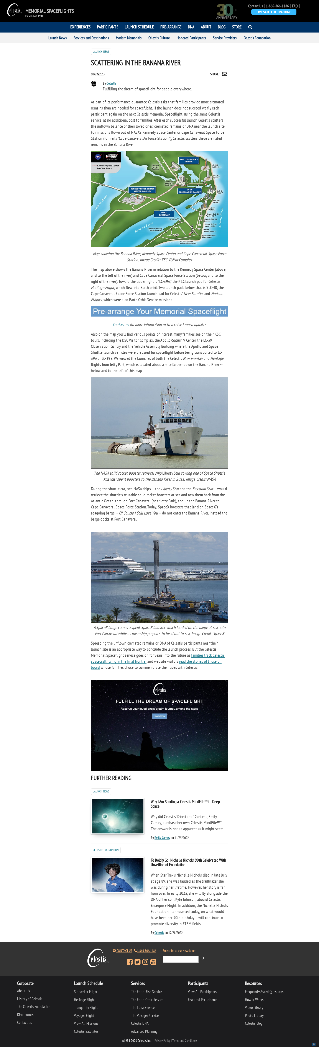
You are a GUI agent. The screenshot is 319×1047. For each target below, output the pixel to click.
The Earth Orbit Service (147, 999)
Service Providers (225, 37)
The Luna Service (143, 1007)
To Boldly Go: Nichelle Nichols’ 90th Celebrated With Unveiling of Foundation (188, 862)
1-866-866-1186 (277, 5)
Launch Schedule (139, 26)
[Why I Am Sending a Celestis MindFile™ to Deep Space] (117, 816)
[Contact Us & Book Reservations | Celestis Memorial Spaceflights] (159, 315)
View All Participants (202, 991)
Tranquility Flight (86, 1007)
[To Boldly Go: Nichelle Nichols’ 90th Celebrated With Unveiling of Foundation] (117, 875)
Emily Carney (162, 837)
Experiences (80, 26)
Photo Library (254, 1015)
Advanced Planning (144, 1031)
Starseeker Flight (85, 991)
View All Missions (86, 1023)
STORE (237, 26)
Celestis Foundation (257, 37)
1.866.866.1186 (146, 950)
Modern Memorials (128, 37)
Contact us (121, 324)
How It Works (254, 999)
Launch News (57, 37)
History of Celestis (29, 998)
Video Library (254, 1007)
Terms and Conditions (184, 1041)
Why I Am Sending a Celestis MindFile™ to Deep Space (185, 803)
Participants (107, 26)
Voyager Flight (84, 1015)
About (206, 26)
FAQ (295, 5)
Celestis (111, 83)
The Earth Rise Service (146, 991)
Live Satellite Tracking (274, 12)
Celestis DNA (140, 1023)
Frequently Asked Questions (264, 991)
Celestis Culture (159, 37)
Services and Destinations (91, 37)
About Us (23, 990)
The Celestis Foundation (34, 1006)
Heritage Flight (84, 999)
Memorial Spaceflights (49, 11)
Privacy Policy (163, 1041)
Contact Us (255, 5)
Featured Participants (202, 999)
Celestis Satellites (86, 1031)
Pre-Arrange (170, 26)
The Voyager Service (145, 1015)
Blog (222, 26)
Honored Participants (191, 37)
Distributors (25, 1014)
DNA (191, 26)
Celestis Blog (254, 1023)
